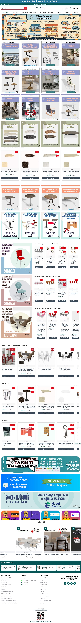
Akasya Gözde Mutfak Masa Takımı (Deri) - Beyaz (31, 369)
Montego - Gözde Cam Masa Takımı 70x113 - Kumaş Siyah (73, 324)
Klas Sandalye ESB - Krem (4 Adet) (70, 292)
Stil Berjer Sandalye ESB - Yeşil (58, 292)
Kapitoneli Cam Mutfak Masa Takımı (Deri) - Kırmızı (70, 369)
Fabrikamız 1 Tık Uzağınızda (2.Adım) (13, 554)
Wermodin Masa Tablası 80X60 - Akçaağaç (44, 172)
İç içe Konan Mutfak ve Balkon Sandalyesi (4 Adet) (70, 260)
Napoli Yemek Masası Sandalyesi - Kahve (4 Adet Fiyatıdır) (46, 293)
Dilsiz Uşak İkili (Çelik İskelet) (11, 443)
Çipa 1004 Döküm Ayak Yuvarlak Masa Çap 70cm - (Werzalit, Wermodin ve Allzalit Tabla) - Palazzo (13, 566)
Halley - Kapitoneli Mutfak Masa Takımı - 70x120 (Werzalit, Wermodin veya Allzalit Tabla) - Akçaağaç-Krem (51, 327)
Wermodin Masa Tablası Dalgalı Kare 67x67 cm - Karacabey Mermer (64, 173)
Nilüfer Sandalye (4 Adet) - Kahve (35, 291)
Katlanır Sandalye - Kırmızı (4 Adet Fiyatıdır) (46, 260)
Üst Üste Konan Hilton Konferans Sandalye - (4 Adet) (33, 566)
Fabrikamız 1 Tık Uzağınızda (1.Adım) (40, 554)
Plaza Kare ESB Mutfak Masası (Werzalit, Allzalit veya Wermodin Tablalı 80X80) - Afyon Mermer (50, 408)
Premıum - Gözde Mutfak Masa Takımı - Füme (50, 369)
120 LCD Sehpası (70, 443)
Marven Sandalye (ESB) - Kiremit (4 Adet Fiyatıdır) (11, 407)
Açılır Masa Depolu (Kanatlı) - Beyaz (70, 407)
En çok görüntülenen (7, 562)
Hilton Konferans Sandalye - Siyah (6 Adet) (72, 566)
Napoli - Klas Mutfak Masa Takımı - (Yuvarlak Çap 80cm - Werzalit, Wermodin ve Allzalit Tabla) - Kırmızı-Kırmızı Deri (39, 328)
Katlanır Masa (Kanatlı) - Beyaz (52, 566)
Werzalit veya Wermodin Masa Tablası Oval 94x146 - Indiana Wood (23, 173)
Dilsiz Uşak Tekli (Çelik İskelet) (30, 443)
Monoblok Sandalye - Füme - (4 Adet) (35, 260)
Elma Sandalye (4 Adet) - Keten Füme (58, 260)
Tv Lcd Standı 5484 (50, 443)
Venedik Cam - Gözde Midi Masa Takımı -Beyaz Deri (11, 369)
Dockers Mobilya (68, 554)
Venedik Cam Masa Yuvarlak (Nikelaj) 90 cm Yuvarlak (31, 407)
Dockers (3, 169)
